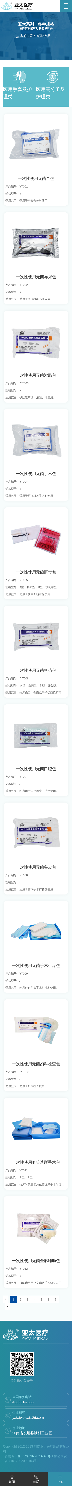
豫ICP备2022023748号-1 (35, 1456)
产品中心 (50, 36)
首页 (39, 36)
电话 (36, 1482)
